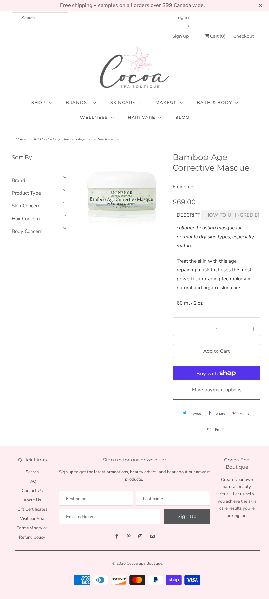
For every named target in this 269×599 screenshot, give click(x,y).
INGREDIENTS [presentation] (247, 215)
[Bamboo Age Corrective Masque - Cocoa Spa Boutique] (122, 194)
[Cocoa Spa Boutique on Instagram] (140, 536)
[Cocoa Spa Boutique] (134, 67)
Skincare (122, 102)
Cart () (217, 36)
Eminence (183, 186)
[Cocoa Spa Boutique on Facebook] (117, 536)
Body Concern (27, 231)
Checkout (243, 36)
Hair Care (141, 117)
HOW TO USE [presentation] (217, 215)
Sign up (180, 36)
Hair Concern (26, 218)
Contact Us (32, 491)
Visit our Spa (32, 519)
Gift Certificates (32, 509)
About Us (32, 500)
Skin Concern (26, 206)
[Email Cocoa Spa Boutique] (152, 536)
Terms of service (32, 528)
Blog (182, 117)
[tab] (187, 215)
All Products (44, 139)
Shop (38, 102)
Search (32, 472)
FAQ (32, 481)
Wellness (94, 117)
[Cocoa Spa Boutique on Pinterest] (128, 536)
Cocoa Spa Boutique (144, 563)
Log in (182, 17)
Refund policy (32, 537)
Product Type (26, 193)
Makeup (166, 102)
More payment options (216, 389)
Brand (18, 180)
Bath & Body (214, 102)
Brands (78, 102)
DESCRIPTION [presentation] (189, 215)
